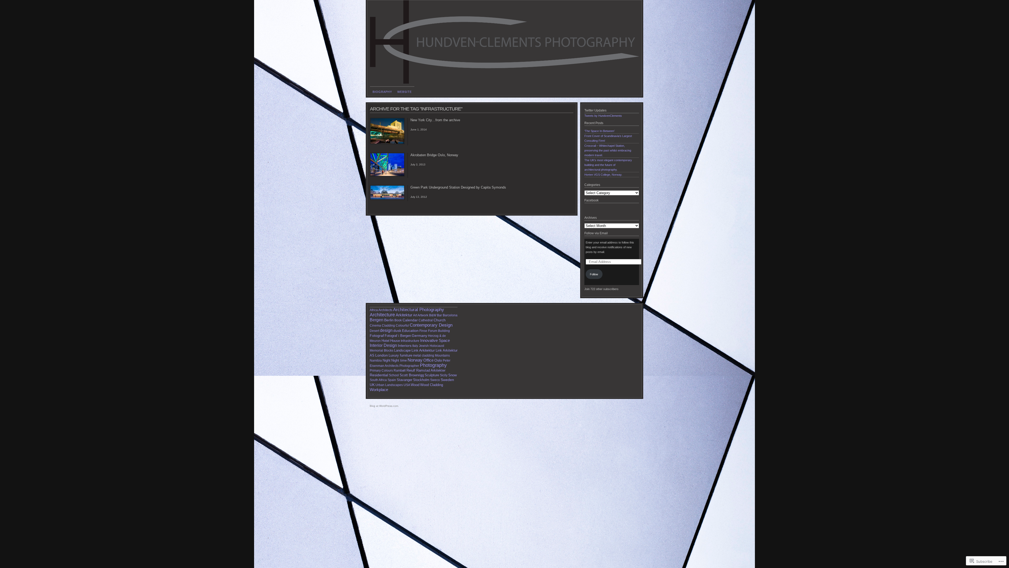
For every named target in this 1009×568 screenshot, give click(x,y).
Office (428, 360)
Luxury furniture (400, 355)
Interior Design (383, 345)
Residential (379, 375)
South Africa (378, 380)
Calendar (410, 320)
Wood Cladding (431, 385)
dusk (397, 331)
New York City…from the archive (435, 120)
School (394, 375)
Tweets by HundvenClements (603, 115)
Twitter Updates (595, 110)
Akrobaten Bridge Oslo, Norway (434, 155)
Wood (415, 385)
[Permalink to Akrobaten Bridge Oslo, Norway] (387, 175)
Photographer (409, 366)
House (395, 341)
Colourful (402, 325)
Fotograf (377, 335)
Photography (433, 365)
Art (415, 315)
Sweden (447, 380)
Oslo (438, 360)
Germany (419, 336)
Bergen (376, 320)
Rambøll (400, 370)
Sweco (435, 380)
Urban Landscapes (389, 385)
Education (410, 331)
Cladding (388, 325)
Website (404, 91)
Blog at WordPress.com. (384, 405)
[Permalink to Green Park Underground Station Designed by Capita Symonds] (387, 199)
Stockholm (421, 380)
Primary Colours (381, 370)
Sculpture (432, 375)
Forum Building (439, 331)
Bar (439, 315)
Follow (594, 274)
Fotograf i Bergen (398, 336)
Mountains (442, 355)
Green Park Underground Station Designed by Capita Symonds (458, 187)
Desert (374, 331)
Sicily (443, 375)
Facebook (591, 200)
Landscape (402, 350)
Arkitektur (404, 315)
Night (386, 360)
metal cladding (423, 355)
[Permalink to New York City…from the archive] (387, 143)
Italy (415, 346)
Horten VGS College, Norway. (603, 174)
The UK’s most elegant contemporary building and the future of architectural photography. (608, 165)
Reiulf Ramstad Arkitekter (425, 370)
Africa (374, 310)
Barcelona (450, 315)
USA (407, 385)
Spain (392, 380)
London (381, 355)
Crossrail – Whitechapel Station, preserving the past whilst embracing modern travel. (607, 150)
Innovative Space (435, 340)
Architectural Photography (418, 309)
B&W (432, 315)
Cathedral (426, 320)
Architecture (382, 314)
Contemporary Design (431, 325)
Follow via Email (596, 233)
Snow (452, 375)
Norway (415, 360)
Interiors (404, 346)
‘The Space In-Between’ (599, 131)
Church (440, 320)
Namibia (376, 360)
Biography (382, 91)
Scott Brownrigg (412, 375)
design (386, 330)
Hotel (385, 341)
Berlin (389, 320)
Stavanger (404, 380)
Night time (399, 360)
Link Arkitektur (423, 350)
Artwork (423, 315)
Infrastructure (410, 341)
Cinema (375, 325)
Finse (423, 331)
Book (398, 320)
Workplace (379, 390)
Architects (385, 310)
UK (372, 385)
